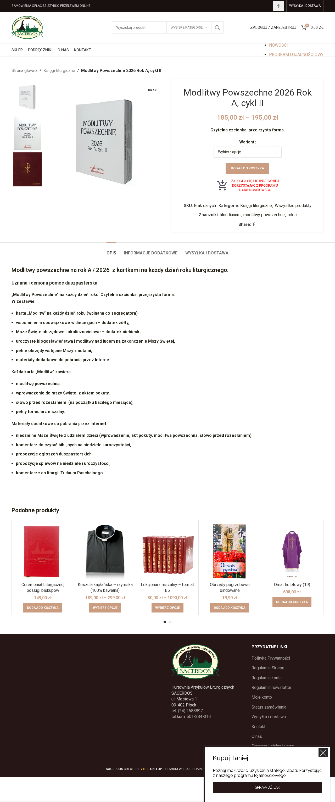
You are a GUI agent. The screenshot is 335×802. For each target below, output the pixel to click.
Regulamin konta (267, 677)
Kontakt (258, 726)
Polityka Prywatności (271, 658)
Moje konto (262, 697)
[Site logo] (27, 27)
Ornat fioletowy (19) (292, 584)
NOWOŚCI (278, 45)
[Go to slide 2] (170, 622)
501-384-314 (199, 716)
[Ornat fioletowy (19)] (292, 551)
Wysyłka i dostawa (269, 716)
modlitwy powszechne (264, 214)
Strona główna (24, 70)
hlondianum (230, 214)
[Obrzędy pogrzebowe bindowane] (229, 551)
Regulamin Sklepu (268, 667)
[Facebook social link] (278, 6)
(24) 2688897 (190, 710)
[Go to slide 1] (165, 622)
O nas (257, 736)
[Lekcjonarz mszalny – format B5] (167, 551)
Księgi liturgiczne (59, 70)
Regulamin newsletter (271, 687)
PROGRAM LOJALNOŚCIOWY (296, 54)
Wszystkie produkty (293, 205)
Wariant (246, 142)
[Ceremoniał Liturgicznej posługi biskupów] (42, 551)
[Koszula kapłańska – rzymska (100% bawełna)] (105, 551)
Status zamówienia (269, 707)
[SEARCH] (217, 27)
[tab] (111, 250)
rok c (292, 214)
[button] (42, 607)
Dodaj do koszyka (247, 168)
